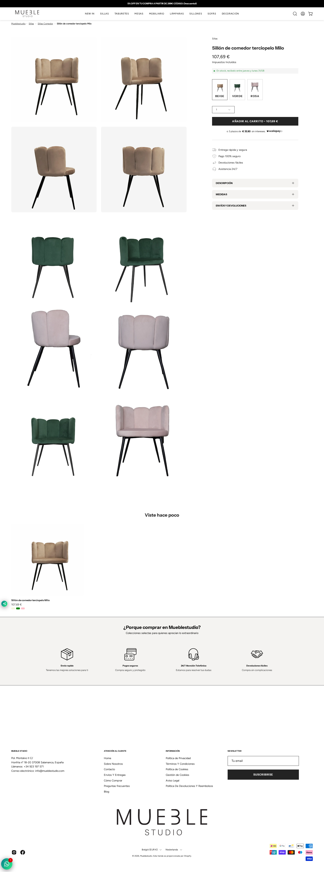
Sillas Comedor (45, 23)
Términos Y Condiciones (180, 740)
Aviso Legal (172, 757)
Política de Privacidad (178, 735)
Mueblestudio (18, 23)
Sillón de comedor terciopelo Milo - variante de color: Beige (13, 608)
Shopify (187, 833)
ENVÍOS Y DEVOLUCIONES (231, 205)
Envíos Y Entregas (115, 752)
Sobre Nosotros (113, 740)
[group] (162, 3)
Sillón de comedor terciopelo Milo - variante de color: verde (18, 608)
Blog (106, 768)
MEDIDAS (221, 194)
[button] (104, 13)
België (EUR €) (150, 826)
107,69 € (16, 604)
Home (107, 735)
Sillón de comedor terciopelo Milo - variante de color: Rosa (23, 608)
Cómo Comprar (113, 757)
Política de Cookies (177, 746)
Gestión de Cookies (177, 752)
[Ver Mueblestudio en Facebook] (23, 829)
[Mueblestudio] (27, 14)
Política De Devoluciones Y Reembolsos (189, 763)
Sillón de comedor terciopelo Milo (30, 600)
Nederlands (172, 826)
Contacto (109, 746)
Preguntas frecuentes (117, 763)
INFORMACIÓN (173, 728)
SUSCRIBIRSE (263, 751)
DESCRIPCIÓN (224, 183)
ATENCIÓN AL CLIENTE (115, 728)
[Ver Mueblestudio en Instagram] (14, 829)
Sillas (31, 23)
